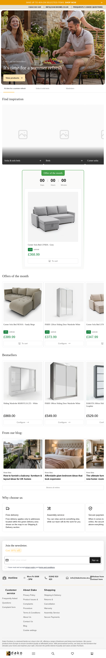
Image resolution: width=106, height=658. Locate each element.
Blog (25, 626)
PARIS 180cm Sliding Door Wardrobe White (62, 403)
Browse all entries (53, 488)
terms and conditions (47, 567)
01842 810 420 (53, 577)
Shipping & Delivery (52, 595)
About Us (27, 617)
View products (12, 78)
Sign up (95, 560)
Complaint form (9, 607)
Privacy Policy (29, 595)
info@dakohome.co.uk (81, 578)
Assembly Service (52, 613)
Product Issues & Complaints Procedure (30, 603)
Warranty (48, 608)
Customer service (11, 592)
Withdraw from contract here (97, 577)
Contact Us (28, 621)
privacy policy (30, 567)
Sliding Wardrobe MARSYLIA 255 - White (20, 403)
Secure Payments (52, 617)
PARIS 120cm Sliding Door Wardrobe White (62, 325)
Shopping (49, 590)
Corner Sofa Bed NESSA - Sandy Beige (19, 325)
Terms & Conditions (31, 613)
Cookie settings (30, 630)
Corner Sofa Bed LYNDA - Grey (41, 245)
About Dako (30, 590)
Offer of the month (53, 173)
